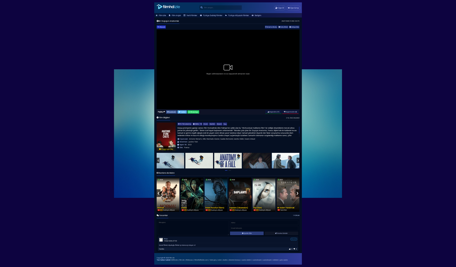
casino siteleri (246, 260)
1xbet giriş (212, 260)
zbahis (225, 260)
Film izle (162, 15)
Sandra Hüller (239, 139)
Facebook (172, 112)
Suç (225, 124)
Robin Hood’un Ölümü (214, 207)
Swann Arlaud (250, 139)
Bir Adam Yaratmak (285, 207)
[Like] (289, 249)
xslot (219, 260)
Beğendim (272, 112)
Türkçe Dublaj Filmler (212, 15)
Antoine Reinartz (195, 139)
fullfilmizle (174, 260)
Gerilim (212, 124)
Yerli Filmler (192, 15)
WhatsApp (194, 112)
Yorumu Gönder (282, 233)
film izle (172, 258)
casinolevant (257, 260)
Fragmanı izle (167, 149)
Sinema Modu (271, 27)
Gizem (219, 124)
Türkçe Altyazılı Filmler (238, 15)
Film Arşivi (176, 15)
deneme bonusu (234, 260)
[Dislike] (294, 249)
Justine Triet (193, 142)
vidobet (275, 260)
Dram (206, 124)
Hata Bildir (284, 27)
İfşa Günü (257, 207)
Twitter (183, 112)
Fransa (186, 147)
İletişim (258, 15)
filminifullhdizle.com (201, 260)
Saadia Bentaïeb (226, 139)
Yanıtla (161, 249)
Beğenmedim (290, 112)
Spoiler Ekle (248, 233)
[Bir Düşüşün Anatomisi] (170, 160)
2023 (190, 144)
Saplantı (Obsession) (238, 207)
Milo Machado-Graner (211, 139)
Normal (160, 207)
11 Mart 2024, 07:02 (170, 241)
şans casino (284, 260)
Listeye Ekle (295, 27)
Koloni (184, 207)
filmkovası (189, 260)
